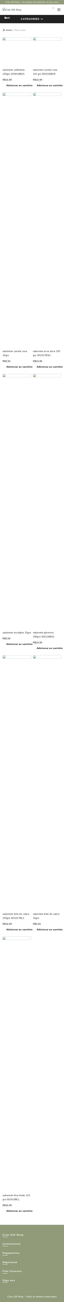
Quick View (28, 40)
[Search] (43, 9)
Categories (30, 18)
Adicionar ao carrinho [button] (19, 85)
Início (9, 30)
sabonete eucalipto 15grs (17, 632)
